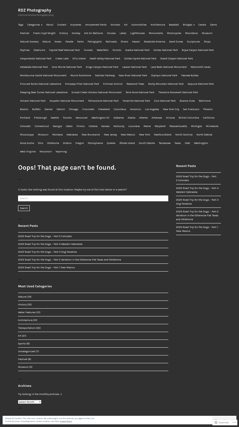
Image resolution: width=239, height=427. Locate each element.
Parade (69, 41)
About (49, 24)
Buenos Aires (187, 100)
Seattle (55, 117)
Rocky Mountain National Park (166, 83)
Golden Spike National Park (140, 58)
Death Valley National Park (105, 58)
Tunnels (88, 50)
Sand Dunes (176, 41)
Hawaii (136, 41)
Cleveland (104, 109)
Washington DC (101, 117)
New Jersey (110, 134)
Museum (207, 33)
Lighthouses (137, 33)
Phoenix (207, 109)
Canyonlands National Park (36, 58)
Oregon (79, 143)
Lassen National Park (134, 66)
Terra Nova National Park (140, 92)
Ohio (40, 143)
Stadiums (39, 50)
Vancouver (82, 117)
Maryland (160, 126)
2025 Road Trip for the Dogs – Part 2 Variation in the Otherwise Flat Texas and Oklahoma (69, 259)
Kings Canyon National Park (102, 66)
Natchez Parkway (105, 75)
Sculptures (193, 41)
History (63, 33)
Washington (201, 143)
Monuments (156, 33)
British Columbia (189, 117)
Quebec (111, 143)
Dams (213, 24)
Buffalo (36, 109)
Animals (115, 24)
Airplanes (75, 24)
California (208, 117)
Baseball (174, 24)
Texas (177, 143)
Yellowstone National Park (103, 100)
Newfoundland (162, 134)
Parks (80, 41)
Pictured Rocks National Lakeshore (40, 83)
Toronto (116, 50)
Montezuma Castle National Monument (43, 75)
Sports (22, 343)
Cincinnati (88, 109)
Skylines (25, 50)
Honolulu (135, 109)
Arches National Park (165, 50)
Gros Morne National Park (67, 66)
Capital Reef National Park (64, 50)
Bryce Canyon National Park (198, 50)
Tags (20, 24)
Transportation (26, 327)
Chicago (73, 109)
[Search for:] (93, 198)
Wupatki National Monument (67, 100)
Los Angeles (152, 109)
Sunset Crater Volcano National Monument (97, 92)
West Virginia (28, 151)
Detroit (61, 109)
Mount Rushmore (80, 75)
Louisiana (134, 126)
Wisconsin (46, 151)
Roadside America (154, 41)
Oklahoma (53, 143)
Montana (57, 134)
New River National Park (133, 75)
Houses (111, 33)
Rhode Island (127, 143)
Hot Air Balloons (93, 33)
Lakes (123, 33)
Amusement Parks (96, 24)
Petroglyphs (95, 41)
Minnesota (212, 126)
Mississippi (27, 134)
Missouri (43, 134)
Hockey (76, 33)
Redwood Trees (135, 83)
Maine (147, 126)
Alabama (118, 117)
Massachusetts (178, 126)
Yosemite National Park (136, 100)
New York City (171, 109)
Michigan (196, 126)
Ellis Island (79, 58)
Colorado (25, 126)
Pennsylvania (95, 143)
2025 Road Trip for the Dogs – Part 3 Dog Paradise (47, 251)
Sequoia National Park (201, 83)
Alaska (131, 117)
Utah (187, 143)
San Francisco (191, 109)
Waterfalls (102, 50)
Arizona (170, 117)
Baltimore (205, 100)
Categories (33, 24)
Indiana (93, 126)
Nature (46, 41)
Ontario (67, 143)
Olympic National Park (164, 75)
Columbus (120, 109)
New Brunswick (91, 134)
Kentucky (118, 126)
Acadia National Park (137, 50)
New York (144, 134)
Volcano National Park (33, 100)
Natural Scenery (29, 41)
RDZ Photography (34, 10)
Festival (24, 33)
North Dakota (204, 134)
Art (125, 24)
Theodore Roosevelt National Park (178, 92)
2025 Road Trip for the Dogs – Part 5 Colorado (45, 236)
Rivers (124, 41)
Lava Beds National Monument (169, 66)
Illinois (80, 126)
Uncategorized (26, 351)
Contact (61, 24)
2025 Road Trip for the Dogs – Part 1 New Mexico (46, 267)
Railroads (111, 41)
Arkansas (157, 117)
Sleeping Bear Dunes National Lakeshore (44, 92)
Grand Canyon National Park (176, 58)
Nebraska (72, 134)
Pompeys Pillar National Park (82, 83)
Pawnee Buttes (190, 75)
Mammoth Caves (201, 66)
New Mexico (128, 134)
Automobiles (139, 24)
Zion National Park (165, 100)
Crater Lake (62, 58)
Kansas (105, 126)
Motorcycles (174, 33)
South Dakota (147, 143)
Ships (207, 41)
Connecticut (42, 126)
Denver (49, 109)
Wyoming (61, 151)
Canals (202, 24)
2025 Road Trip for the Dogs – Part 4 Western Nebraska (50, 244)
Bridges (187, 24)
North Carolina (184, 134)
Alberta (143, 117)
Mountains (191, 33)
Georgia (57, 126)
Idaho (69, 126)
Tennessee (165, 143)
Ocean (57, 41)
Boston (24, 109)
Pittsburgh (40, 117)
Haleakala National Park (34, 66)
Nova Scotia (27, 143)
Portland (25, 117)
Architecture (158, 24)
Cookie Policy (66, 421)
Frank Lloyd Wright (44, 33)
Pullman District (113, 83)
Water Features (27, 312)
